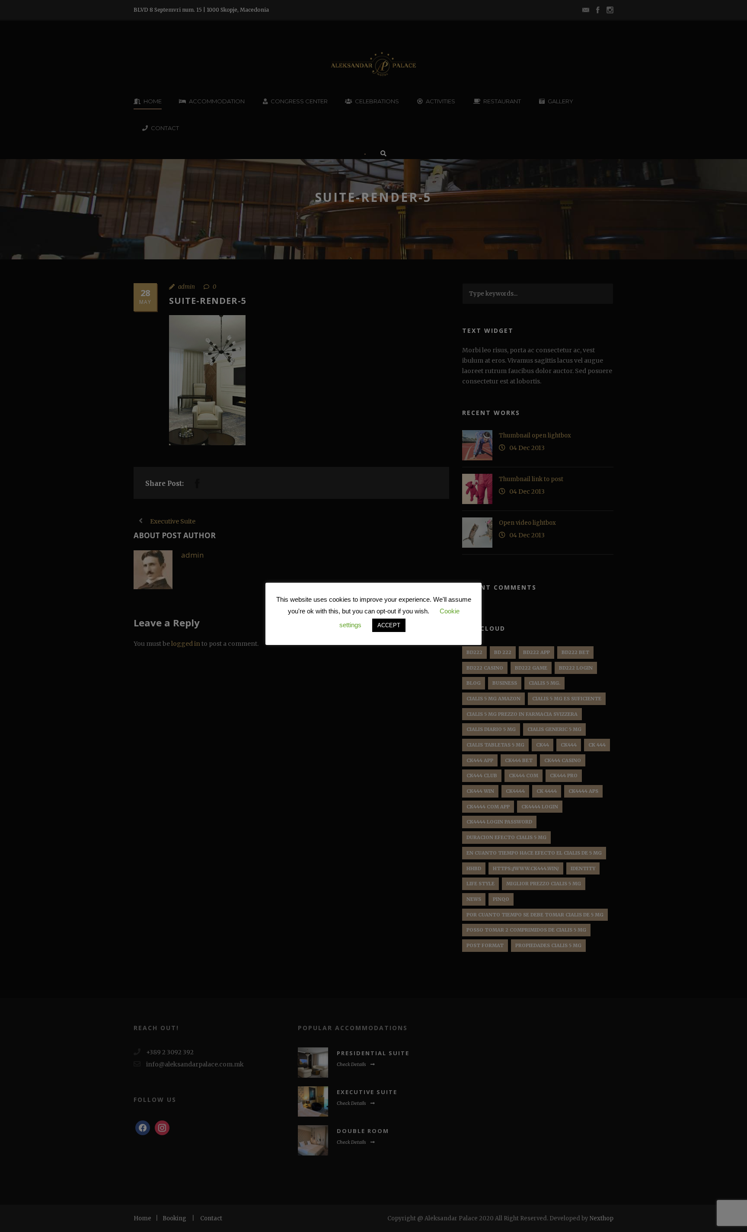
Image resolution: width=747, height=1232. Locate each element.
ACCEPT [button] (388, 625)
